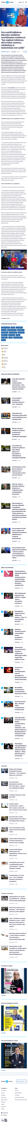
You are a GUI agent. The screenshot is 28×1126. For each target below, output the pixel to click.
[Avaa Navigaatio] (26, 2)
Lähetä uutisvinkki (19, 1097)
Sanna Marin (11, 335)
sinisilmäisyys (5, 332)
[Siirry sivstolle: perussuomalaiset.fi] (7, 1120)
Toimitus (17, 1095)
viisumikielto (19, 327)
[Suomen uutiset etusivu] (7, 2)
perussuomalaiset (18, 337)
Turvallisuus (4, 337)
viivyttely (4, 330)
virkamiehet (21, 332)
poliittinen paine (5, 327)
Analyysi (3, 1095)
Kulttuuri (3, 1102)
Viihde (2, 1109)
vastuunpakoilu (13, 332)
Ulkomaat (3, 1097)
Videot (8, 52)
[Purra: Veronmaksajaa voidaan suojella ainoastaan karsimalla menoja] (4, 831)
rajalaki (13, 327)
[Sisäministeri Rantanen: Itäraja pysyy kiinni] (4, 797)
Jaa (24, 51)
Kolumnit (3, 1106)
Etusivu (16, 1090)
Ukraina (18, 335)
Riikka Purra (4, 335)
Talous (2, 1093)
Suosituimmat (18, 1093)
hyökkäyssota (21, 330)
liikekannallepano (12, 330)
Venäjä (10, 337)
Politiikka (3, 52)
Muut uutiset (4, 1100)
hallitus (3, 340)
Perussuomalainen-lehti (21, 1100)
